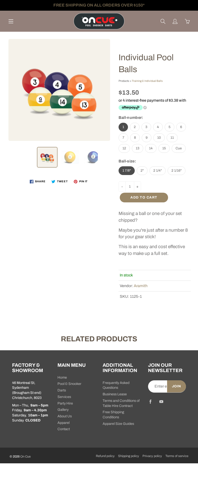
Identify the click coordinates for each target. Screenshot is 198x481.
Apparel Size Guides (118, 424)
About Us (64, 416)
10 (159, 137)
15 (164, 148)
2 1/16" (176, 170)
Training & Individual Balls (147, 80)
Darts (61, 390)
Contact (63, 429)
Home (62, 377)
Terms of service (176, 456)
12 (124, 148)
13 (137, 148)
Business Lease (115, 394)
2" (142, 170)
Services (64, 397)
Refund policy (105, 456)
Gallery (63, 410)
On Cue (25, 456)
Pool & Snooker (69, 384)
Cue (179, 148)
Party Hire (65, 403)
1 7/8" (126, 170)
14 (151, 148)
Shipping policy (128, 456)
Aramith (141, 286)
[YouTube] (161, 401)
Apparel (63, 423)
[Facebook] (150, 401)
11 (172, 137)
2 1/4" (157, 170)
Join (176, 386)
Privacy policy (152, 456)
